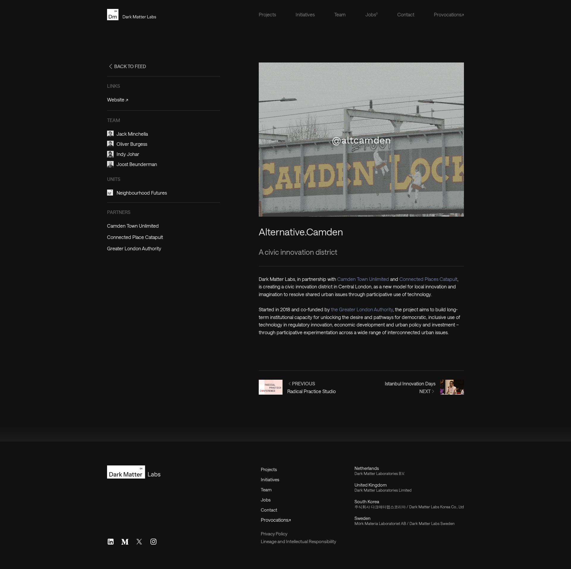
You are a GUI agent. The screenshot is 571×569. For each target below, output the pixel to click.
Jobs (266, 499)
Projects (267, 14)
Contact (405, 14)
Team (340, 14)
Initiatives (305, 14)
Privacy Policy (274, 533)
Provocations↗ (449, 14)
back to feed (130, 66)
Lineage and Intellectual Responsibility (298, 541)
